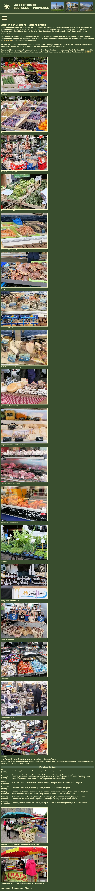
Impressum (5, 888)
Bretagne (8, 40)
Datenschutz (17, 888)
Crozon (88, 52)
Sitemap (28, 888)
